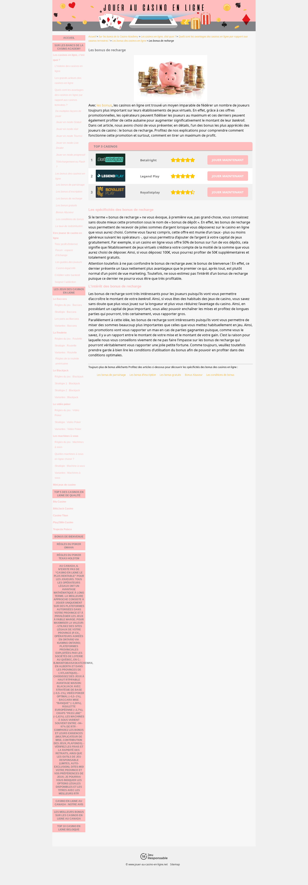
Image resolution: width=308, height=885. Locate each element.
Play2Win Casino (63, 522)
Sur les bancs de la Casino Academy (68, 47)
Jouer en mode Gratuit (68, 122)
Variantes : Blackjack (66, 397)
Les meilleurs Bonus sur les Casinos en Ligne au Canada (69, 815)
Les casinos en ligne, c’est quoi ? (68, 58)
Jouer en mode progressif (70, 154)
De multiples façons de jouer (68, 114)
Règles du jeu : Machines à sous (69, 445)
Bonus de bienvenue (68, 536)
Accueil (69, 37)
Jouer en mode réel (67, 129)
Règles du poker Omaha (69, 546)
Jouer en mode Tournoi (69, 136)
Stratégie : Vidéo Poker (68, 422)
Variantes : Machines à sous (67, 475)
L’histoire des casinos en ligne (69, 69)
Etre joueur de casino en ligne (67, 236)
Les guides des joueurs (68, 262)
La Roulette (60, 332)
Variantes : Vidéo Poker (68, 429)
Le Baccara (60, 299)
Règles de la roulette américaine (67, 361)
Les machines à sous (65, 436)
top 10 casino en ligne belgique (68, 828)
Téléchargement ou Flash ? (70, 164)
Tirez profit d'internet (66, 244)
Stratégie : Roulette (65, 345)
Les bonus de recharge (69, 198)
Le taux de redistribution (69, 226)
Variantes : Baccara (66, 325)
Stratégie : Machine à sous (70, 465)
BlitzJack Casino (63, 508)
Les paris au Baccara (67, 318)
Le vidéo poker (62, 404)
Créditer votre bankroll (67, 275)
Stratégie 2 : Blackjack (67, 390)
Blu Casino (59, 501)
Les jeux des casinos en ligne (69, 291)
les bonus (104, 105)
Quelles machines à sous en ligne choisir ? (69, 456)
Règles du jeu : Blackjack (69, 376)
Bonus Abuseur (194, 375)
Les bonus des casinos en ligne (70, 176)
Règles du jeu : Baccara (68, 305)
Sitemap (175, 864)
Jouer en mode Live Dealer (67, 145)
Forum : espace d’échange (64, 253)
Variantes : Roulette (66, 352)
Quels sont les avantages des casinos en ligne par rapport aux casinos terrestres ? (69, 97)
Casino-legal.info (65, 268)
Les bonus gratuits (170, 375)
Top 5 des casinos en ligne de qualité (69, 494)
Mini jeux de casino (64, 484)
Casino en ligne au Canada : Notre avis (69, 803)
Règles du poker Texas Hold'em (69, 557)
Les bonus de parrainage (111, 375)
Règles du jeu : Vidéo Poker (67, 413)
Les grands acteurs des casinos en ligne (68, 81)
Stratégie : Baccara (65, 311)
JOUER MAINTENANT (228, 160)
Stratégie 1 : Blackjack (67, 383)
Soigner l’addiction (65, 282)
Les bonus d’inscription (142, 375)
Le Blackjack (61, 370)
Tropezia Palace (62, 529)
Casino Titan (60, 515)
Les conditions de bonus (220, 375)
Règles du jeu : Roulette (68, 338)
